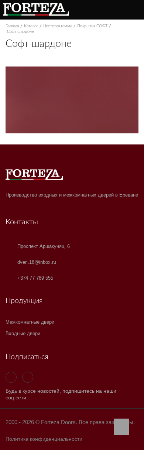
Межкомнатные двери (30, 322)
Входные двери (23, 333)
